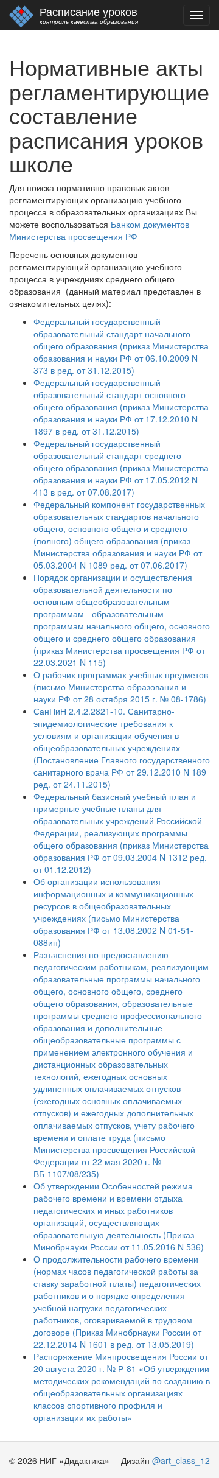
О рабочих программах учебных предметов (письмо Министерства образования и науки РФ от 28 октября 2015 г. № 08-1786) (120, 686)
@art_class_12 (181, 1460)
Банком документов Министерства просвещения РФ (99, 230)
